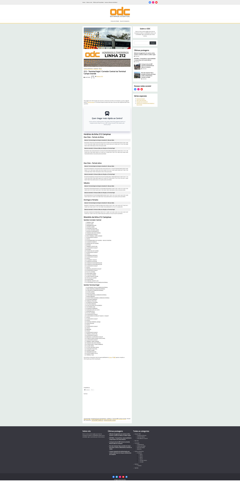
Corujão (141, 462)
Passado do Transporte (142, 101)
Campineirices (140, 444)
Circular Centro (143, 460)
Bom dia (137, 440)
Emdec (110, 357)
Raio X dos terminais (141, 100)
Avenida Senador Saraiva (110, 420)
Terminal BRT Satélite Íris (97, 420)
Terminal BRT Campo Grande (119, 418)
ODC (114, 357)
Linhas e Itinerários (88, 68)
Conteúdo (137, 443)
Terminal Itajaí (90, 102)
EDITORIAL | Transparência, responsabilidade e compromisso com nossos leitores (145, 59)
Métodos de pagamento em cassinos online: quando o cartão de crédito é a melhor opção (145, 53)
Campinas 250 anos (141, 435)
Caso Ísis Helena (141, 437)
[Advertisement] (107, 376)
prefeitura (109, 418)
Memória (139, 449)
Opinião (136, 468)
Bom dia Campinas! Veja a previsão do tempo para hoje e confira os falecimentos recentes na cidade (148, 75)
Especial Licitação (141, 98)
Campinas (95, 68)
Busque (153, 43)
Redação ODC (100, 76)
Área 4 (141, 459)
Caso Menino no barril (142, 438)
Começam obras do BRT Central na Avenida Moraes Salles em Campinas (147, 65)
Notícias (136, 464)
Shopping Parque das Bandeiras (98, 418)
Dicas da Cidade (141, 447)
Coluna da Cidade (141, 446)
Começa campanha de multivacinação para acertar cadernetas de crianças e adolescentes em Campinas (120, 453)
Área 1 (141, 454)
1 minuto (139, 465)
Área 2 (100, 68)
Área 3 (141, 457)
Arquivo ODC (138, 434)
